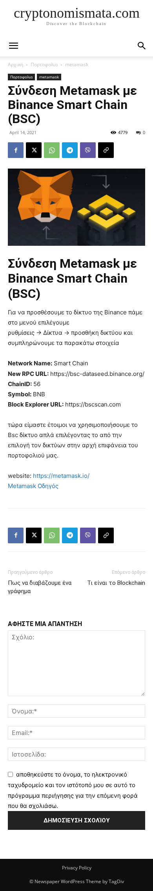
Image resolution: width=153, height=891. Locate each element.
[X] (34, 150)
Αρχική (15, 64)
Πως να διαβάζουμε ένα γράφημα (39, 587)
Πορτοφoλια (44, 64)
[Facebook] (16, 150)
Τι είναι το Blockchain (116, 582)
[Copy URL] (106, 150)
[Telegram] (70, 150)
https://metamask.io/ (61, 475)
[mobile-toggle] (13, 45)
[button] (142, 45)
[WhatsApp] (52, 150)
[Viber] (88, 150)
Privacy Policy (76, 867)
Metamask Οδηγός (33, 486)
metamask (76, 64)
